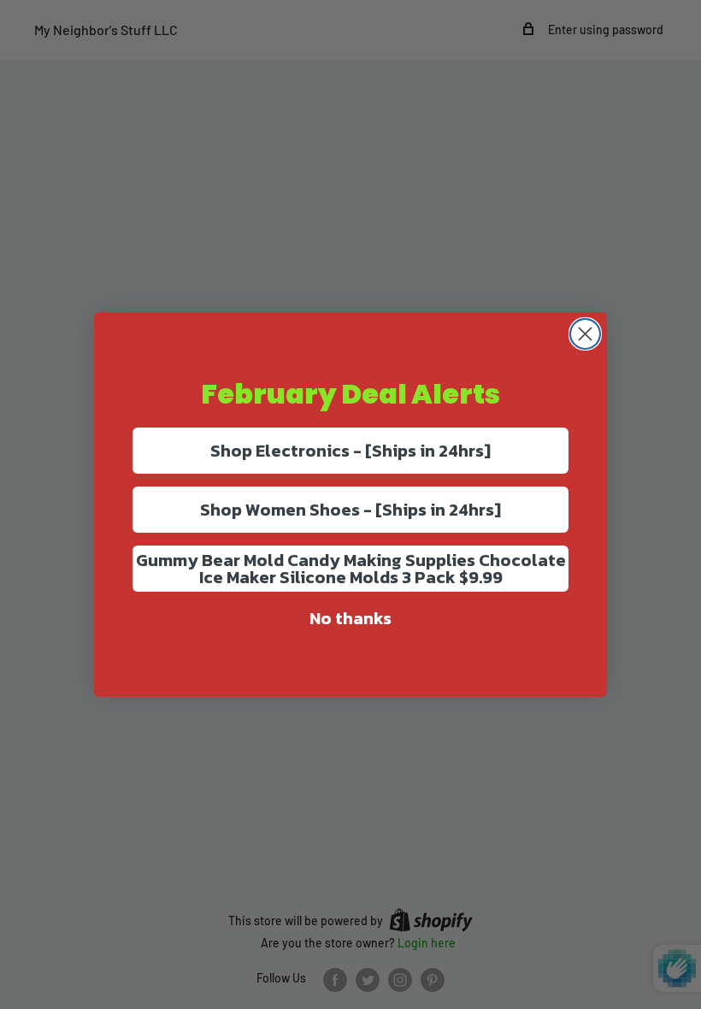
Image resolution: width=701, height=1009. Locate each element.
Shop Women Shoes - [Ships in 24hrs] (350, 509)
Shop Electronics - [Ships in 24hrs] (350, 450)
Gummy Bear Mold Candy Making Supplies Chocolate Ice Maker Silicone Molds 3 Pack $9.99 (351, 568)
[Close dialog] (585, 334)
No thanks (350, 618)
